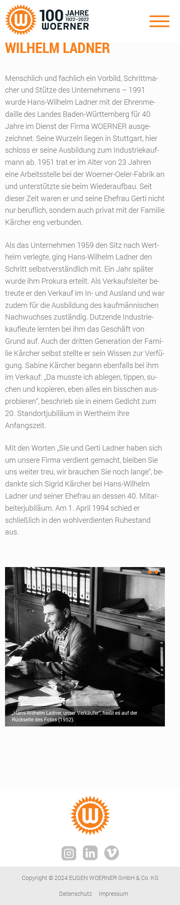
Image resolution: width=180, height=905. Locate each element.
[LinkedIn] (90, 855)
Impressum (113, 893)
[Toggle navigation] (159, 21)
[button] (143, 572)
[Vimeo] (111, 855)
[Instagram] (69, 856)
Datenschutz (75, 893)
